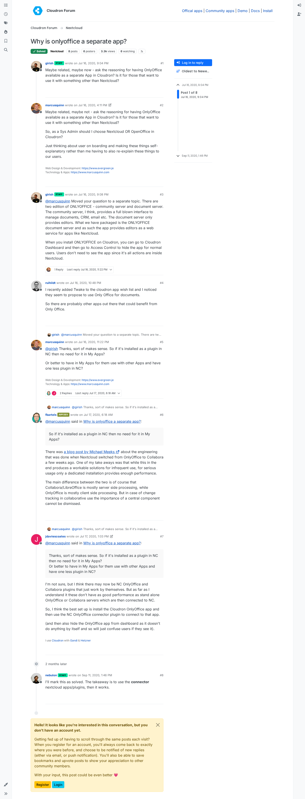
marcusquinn (54, 105)
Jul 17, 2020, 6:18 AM (98, 414)
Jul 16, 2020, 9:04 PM (93, 63)
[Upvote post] (153, 92)
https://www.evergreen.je (98, 168)
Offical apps (192, 10)
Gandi (73, 640)
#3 (161, 194)
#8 (161, 675)
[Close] (157, 725)
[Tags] (6, 23)
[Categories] (6, 5)
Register (42, 785)
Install (268, 10)
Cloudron (57, 640)
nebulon (51, 675)
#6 (161, 414)
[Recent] (6, 14)
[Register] (299, 14)
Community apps (220, 10)
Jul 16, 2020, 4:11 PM (92, 105)
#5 (161, 342)
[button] (6, 784)
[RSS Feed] (141, 51)
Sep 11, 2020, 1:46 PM (97, 675)
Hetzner (86, 640)
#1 (162, 63)
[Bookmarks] (6, 41)
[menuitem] (299, 5)
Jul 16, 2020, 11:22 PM (93, 342)
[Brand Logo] (37, 10)
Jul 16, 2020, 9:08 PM (93, 194)
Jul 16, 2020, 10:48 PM (85, 283)
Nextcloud (57, 51)
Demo (243, 10)
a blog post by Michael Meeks (89, 451)
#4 (161, 283)
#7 (161, 536)
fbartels (50, 414)
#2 (161, 105)
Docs (255, 10)
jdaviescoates (55, 536)
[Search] (6, 50)
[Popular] (6, 32)
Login (58, 785)
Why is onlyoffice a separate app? (112, 421)
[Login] (299, 5)
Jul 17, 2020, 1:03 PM (94, 536)
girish (49, 63)
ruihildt (50, 283)
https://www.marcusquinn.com (90, 172)
